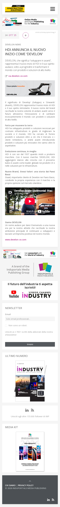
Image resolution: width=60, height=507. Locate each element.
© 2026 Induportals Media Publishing (25, 488)
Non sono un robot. (17, 325)
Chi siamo (10, 485)
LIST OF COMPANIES (15, 491)
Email (8, 314)
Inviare (30, 344)
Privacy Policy (25, 485)
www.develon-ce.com (15, 239)
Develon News (13, 44)
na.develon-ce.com (18, 76)
